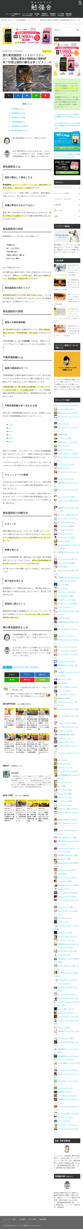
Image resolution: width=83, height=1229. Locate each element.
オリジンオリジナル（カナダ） (68, 892)
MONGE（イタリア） (65, 1092)
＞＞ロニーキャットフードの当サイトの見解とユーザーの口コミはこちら (67, 116)
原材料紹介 (44, 14)
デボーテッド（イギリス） (67, 592)
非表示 (29, 104)
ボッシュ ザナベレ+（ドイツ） (68, 518)
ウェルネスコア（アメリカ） (67, 1095)
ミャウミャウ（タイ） (65, 805)
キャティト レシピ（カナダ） (68, 559)
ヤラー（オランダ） (64, 1121)
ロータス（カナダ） (64, 782)
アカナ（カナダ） (64, 424)
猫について (8, 667)
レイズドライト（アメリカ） (67, 951)
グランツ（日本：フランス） (67, 687)
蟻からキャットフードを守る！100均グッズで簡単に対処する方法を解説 (66, 299)
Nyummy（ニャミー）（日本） (68, 885)
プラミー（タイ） (64, 922)
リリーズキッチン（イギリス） (68, 771)
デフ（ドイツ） (63, 588)
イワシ (10, 425)
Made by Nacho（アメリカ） (68, 819)
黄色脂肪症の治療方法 (19, 126)
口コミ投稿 (61, 14)
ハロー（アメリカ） (64, 690)
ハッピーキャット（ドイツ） (67, 694)
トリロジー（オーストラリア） (68, 1070)
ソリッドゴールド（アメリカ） (68, 1016)
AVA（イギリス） (63, 468)
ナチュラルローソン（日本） (67, 837)
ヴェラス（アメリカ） (65, 1088)
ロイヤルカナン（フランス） (67, 980)
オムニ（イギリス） (64, 889)
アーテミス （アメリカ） (66, 464)
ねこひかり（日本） (64, 859)
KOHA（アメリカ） (64, 764)
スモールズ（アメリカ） (66, 1013)
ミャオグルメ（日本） (65, 801)
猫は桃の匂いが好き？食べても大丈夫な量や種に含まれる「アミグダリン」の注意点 (66, 330)
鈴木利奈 (14, 773)
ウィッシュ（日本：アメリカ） (68, 1113)
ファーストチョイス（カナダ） (68, 405)
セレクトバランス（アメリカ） (68, 998)
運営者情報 (69, 14)
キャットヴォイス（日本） (67, 563)
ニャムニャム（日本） (65, 881)
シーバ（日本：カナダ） (66, 1009)
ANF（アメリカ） (64, 446)
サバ (9, 428)
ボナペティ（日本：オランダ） (68, 514)
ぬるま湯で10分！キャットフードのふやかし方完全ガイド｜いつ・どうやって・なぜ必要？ (66, 270)
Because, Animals (64, 698)
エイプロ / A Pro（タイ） (66, 409)
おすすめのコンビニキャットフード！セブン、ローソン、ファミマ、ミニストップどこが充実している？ (67, 315)
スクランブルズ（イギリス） (67, 994)
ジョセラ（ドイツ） (64, 738)
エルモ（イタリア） (64, 618)
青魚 (22, 667)
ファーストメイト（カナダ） (67, 650)
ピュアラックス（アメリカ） (67, 936)
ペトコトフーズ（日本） (66, 907)
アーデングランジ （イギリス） (68, 453)
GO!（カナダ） (63, 683)
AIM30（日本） (63, 434)
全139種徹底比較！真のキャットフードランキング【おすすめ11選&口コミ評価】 (66, 284)
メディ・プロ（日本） (65, 793)
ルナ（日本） (62, 786)
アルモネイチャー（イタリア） (68, 442)
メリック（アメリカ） (65, 797)
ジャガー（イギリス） (65, 731)
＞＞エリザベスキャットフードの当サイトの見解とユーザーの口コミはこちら (67, 125)
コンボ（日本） (63, 566)
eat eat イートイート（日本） (68, 603)
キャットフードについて (63, 187)
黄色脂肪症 (35, 667)
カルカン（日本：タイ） (66, 742)
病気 (16, 667)
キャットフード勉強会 (21, 1225)
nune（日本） (62, 873)
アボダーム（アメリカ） (66, 479)
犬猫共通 (57, 205)
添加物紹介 (53, 14)
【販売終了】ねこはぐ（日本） (68, 855)
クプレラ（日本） (64, 584)
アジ (9, 435)
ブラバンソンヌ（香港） (66, 526)
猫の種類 (36, 14)
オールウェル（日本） (65, 438)
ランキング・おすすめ (62, 199)
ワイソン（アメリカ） (65, 1117)
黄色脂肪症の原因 (17, 117)
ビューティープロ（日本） (67, 497)
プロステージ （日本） (65, 932)
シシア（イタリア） (64, 983)
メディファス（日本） (65, 790)
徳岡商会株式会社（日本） (67, 734)
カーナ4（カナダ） (64, 541)
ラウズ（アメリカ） (64, 955)
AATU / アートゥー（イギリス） (69, 413)
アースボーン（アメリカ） (67, 599)
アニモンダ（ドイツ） (65, 449)
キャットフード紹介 (27, 14)
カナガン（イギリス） (65, 533)
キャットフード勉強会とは (13, 14)
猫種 (56, 216)
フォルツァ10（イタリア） (67, 661)
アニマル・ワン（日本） (66, 1038)
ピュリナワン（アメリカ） (67, 940)
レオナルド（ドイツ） (65, 767)
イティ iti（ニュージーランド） (68, 727)
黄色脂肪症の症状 (17, 113)
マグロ (10, 438)
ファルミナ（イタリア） (66, 636)
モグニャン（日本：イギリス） (68, 808)
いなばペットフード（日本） (67, 723)
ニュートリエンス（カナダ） (67, 877)
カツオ (10, 441)
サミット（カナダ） (64, 1027)
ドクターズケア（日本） (66, 596)
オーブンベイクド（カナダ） (67, 896)
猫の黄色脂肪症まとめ (19, 130)
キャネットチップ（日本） (67, 537)
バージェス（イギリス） (66, 530)
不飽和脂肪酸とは (17, 122)
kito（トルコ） (63, 760)
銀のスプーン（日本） (65, 679)
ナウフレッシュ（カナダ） (67, 870)
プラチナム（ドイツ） (65, 918)
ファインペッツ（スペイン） (67, 647)
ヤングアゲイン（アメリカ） (67, 1125)
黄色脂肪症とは (16, 109)
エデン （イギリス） (65, 607)
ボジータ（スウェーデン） (67, 522)
